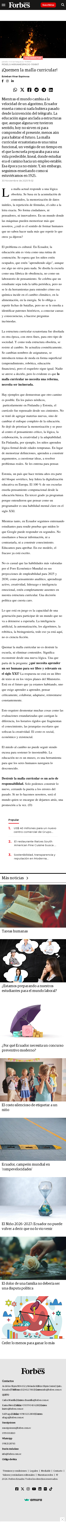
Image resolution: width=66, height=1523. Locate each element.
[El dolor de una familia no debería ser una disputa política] (33, 1258)
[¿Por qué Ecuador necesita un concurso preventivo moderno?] (33, 1020)
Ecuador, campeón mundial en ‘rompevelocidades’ (26, 1167)
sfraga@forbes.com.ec (13, 1418)
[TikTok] (50, 1489)
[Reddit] (36, 90)
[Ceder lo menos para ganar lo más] (33, 1317)
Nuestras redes (45, 1475)
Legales (34, 1471)
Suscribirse (48, 5)
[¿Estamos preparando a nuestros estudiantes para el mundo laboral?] (33, 960)
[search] (62, 5)
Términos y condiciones (15, 1471)
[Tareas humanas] (33, 906)
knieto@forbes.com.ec (12, 1409)
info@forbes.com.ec (52, 1390)
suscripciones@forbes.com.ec (16, 1428)
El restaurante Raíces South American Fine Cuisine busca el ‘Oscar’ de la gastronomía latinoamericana (35, 843)
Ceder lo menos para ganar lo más (28, 1343)
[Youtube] (34, 1489)
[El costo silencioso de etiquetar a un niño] (33, 1079)
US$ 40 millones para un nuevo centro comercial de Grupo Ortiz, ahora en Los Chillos (35, 830)
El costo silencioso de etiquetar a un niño (29, 1107)
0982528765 (8, 1444)
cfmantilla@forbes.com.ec (36, 1400)
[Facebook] (29, 90)
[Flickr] (45, 1489)
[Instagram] (28, 1489)
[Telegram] (44, 90)
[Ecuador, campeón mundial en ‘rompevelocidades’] (33, 1139)
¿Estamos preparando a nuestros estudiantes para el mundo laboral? (29, 988)
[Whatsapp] (15, 90)
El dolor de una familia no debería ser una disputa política (31, 1286)
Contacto (57, 1471)
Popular (13, 819)
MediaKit (45, 1471)
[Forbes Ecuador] (19, 5)
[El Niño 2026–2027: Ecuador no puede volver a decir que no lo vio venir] (33, 1198)
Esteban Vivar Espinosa (15, 76)
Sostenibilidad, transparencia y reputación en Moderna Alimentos (34, 856)
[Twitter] (22, 90)
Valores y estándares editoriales (19, 1475)
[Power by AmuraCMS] (33, 1499)
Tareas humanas (15, 931)
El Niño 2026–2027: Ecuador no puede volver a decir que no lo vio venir (32, 1226)
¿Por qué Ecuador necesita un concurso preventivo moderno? (32, 1048)
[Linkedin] (51, 90)
